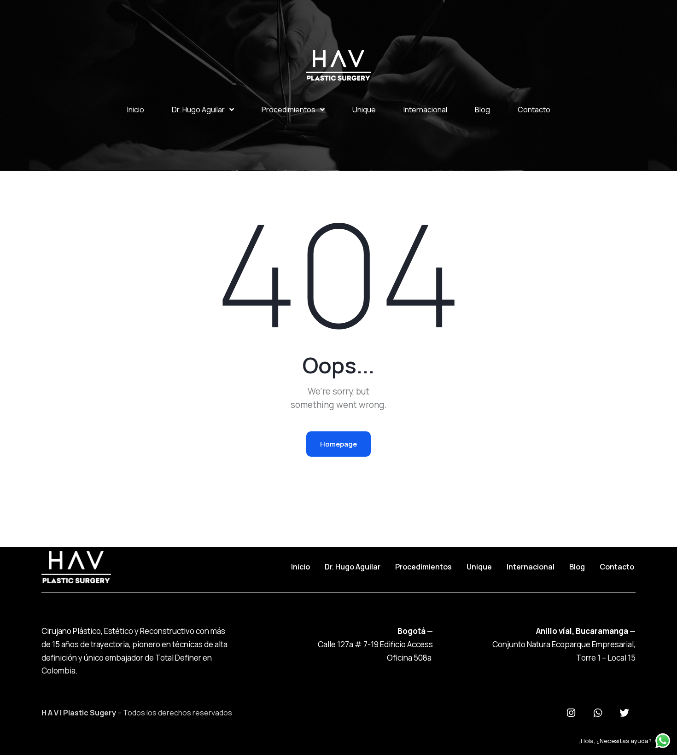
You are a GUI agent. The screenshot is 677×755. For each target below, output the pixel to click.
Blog (482, 110)
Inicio (135, 110)
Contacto (534, 110)
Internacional (425, 110)
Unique (364, 110)
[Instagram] (571, 713)
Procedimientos (288, 110)
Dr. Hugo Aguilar (198, 110)
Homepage (338, 444)
